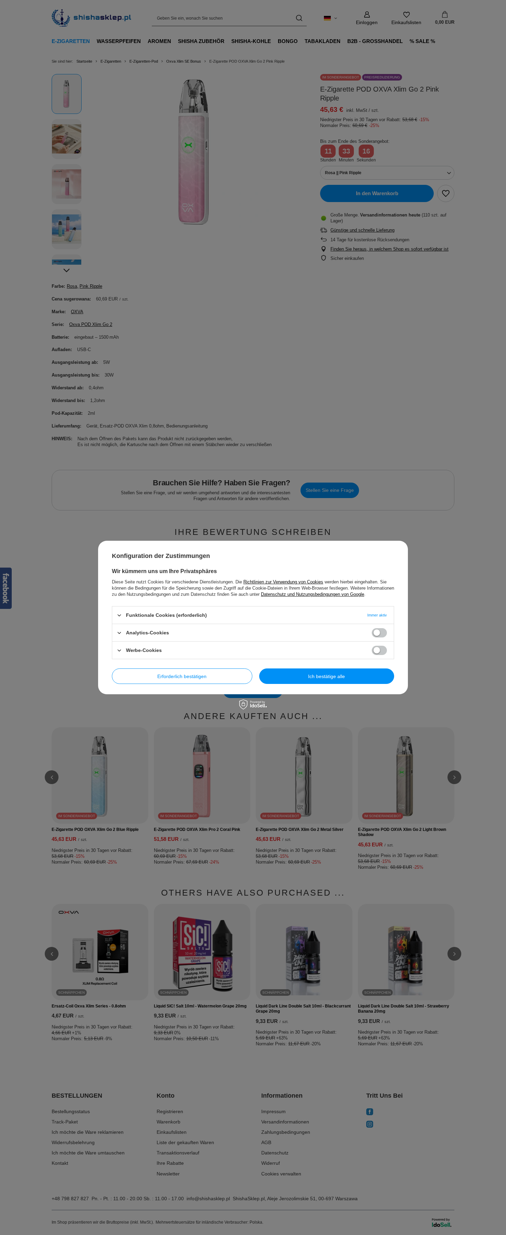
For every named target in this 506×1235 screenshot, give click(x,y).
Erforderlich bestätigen (182, 676)
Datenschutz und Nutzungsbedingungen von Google (312, 594)
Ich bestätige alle (326, 676)
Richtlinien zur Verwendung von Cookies (283, 581)
